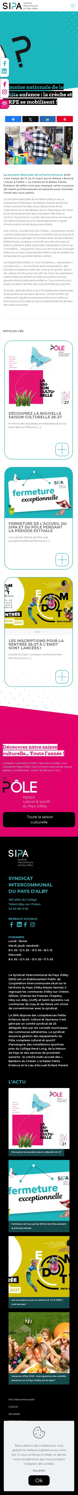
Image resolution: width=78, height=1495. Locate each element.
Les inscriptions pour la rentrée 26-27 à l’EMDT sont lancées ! (36, 644)
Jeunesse (14, 1413)
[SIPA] (20, 5)
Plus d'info (39, 1470)
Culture (13, 1406)
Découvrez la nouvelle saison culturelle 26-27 (35, 415)
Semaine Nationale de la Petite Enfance (35, 174)
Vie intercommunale (21, 1399)
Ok (39, 1480)
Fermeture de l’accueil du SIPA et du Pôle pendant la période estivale (38, 527)
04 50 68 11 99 (18, 908)
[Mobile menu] (73, 5)
